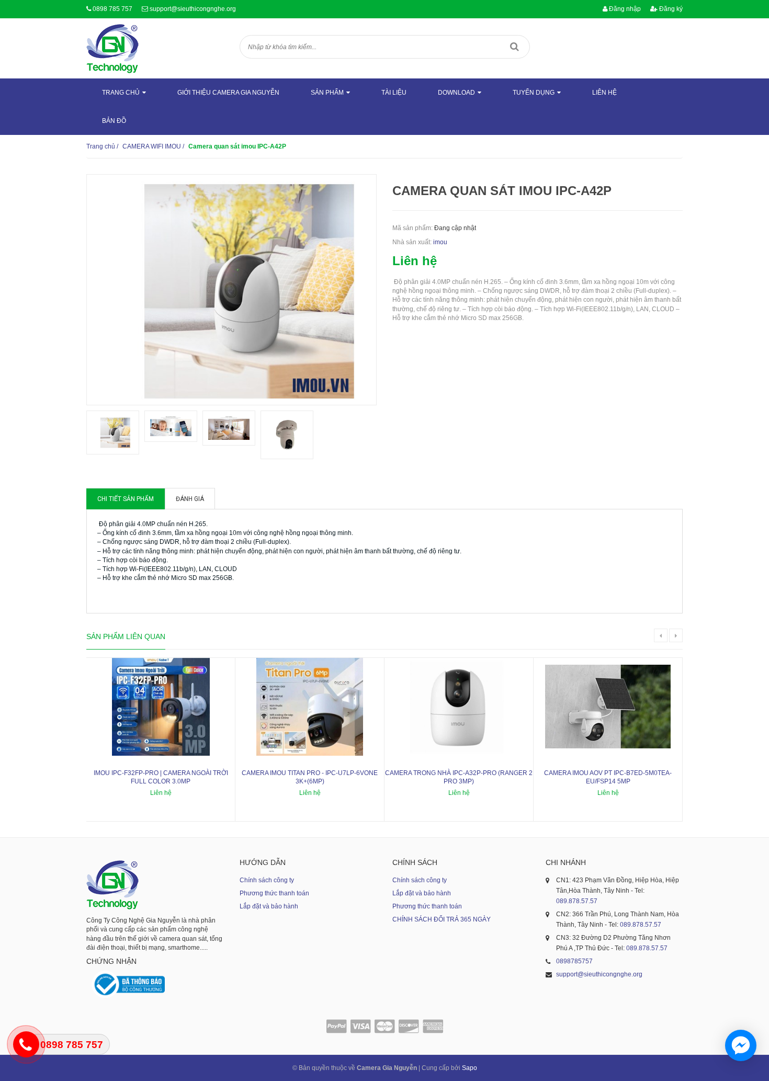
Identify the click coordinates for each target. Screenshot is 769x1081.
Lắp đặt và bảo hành (269, 906)
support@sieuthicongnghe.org (193, 9)
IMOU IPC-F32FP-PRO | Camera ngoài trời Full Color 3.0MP (161, 777)
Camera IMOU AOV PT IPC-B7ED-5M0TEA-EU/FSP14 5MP (608, 777)
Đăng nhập (624, 9)
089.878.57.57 (576, 901)
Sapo (469, 1068)
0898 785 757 (112, 9)
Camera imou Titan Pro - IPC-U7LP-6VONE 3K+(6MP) (310, 777)
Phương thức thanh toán (274, 893)
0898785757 (574, 961)
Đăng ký (670, 9)
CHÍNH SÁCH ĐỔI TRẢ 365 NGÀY (441, 919)
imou (440, 242)
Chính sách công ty (267, 880)
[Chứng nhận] (128, 984)
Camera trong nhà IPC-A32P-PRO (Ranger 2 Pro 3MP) (459, 777)
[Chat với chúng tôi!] (740, 1045)
